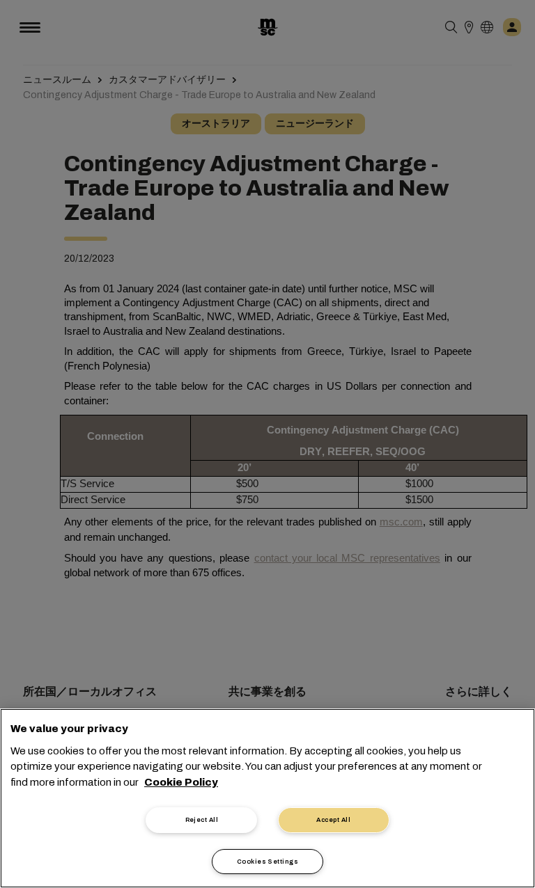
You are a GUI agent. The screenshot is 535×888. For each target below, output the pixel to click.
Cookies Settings (267, 861)
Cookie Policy (181, 782)
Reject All (202, 819)
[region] (267, 798)
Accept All (333, 819)
